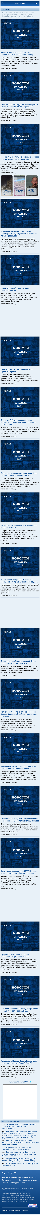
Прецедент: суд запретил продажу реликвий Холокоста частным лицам (17, 1148)
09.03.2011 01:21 (6, 889)
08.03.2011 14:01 (6, 1077)
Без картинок (6, 1180)
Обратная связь (11, 1177)
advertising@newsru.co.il (17, 1183)
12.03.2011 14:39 (6, 173)
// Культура (14, 68)
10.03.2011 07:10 (6, 675)
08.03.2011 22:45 (6, 972)
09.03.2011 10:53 (6, 834)
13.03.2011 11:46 (6, 120)
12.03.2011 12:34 (6, 304)
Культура (6, 9)
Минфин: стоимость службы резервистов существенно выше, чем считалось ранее (19, 1137)
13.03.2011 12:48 (6, 68)
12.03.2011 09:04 (6, 384)
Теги (3, 1177)
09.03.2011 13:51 (6, 782)
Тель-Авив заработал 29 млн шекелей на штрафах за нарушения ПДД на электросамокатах (19, 1126)
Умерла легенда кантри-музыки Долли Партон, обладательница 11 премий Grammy (18, 1160)
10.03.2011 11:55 (6, 595)
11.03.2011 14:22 (6, 436)
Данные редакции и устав (28, 1180)
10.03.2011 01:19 (6, 730)
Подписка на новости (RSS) (27, 1177)
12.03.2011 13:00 (6, 251)
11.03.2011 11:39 (6, 489)
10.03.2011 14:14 (6, 543)
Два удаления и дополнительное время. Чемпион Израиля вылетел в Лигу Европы (19, 1132)
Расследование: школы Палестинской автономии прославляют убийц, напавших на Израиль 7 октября (19, 1154)
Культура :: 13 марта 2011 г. (19, 1082)
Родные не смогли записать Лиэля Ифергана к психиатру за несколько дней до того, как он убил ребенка (20, 1142)
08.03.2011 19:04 (6, 1024)
